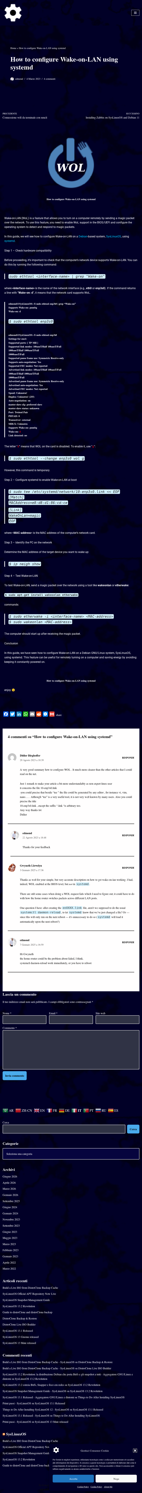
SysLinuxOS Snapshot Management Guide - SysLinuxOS (34, 1391)
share (59, 715)
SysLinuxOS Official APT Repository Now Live (29, 1293)
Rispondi (128, 757)
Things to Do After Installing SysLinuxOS (101, 1397)
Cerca (6, 1122)
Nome (7, 1013)
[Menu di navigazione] (135, 13)
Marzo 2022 (9, 1268)
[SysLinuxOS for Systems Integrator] (13, 12)
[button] (135, 1450)
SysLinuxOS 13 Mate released (19, 1343)
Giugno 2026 (10, 1176)
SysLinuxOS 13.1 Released (18, 1330)
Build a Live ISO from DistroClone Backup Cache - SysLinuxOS (38, 1362)
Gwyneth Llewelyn (31, 865)
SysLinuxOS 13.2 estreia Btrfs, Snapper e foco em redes (33, 1385)
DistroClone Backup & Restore (20, 1318)
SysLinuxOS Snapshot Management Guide (26, 1300)
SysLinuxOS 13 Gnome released (21, 1337)
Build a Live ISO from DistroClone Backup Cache (30, 1287)
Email (53, 1013)
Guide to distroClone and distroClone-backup (27, 1312)
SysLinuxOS (16, 1434)
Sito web (100, 1013)
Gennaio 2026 (10, 1195)
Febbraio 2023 (11, 1250)
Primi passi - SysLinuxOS (17, 1403)
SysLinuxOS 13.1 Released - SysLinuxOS (26, 1415)
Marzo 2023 (9, 1244)
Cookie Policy (83, 1486)
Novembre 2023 (11, 1219)
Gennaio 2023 (10, 1256)
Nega (116, 1478)
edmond (19, 78)
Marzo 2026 (9, 1188)
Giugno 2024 (10, 1207)
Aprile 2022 (9, 1262)
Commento (10, 1028)
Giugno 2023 (10, 1232)
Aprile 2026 (9, 1182)
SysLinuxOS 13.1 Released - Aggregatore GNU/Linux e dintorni (38, 1397)
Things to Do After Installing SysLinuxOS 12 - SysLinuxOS (36, 1409)
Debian (83, 236)
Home (13, 48)
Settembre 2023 (11, 1225)
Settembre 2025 (11, 1201)
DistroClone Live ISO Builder (19, 1324)
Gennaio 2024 (10, 1213)
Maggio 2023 (10, 1238)
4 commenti (49, 78)
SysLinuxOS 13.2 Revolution (19, 1306)
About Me (108, 1486)
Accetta (73, 1478)
